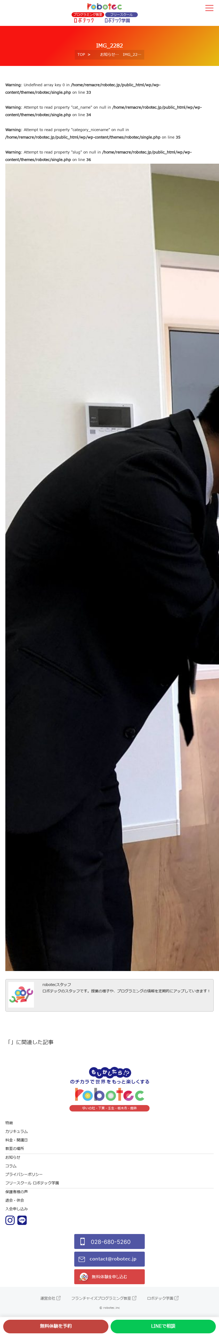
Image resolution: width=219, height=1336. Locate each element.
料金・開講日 (16, 1140)
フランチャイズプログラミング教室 (101, 1298)
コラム (11, 1166)
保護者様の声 (16, 1192)
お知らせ (107, 54)
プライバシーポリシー (24, 1174)
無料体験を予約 (56, 1326)
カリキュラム (16, 1131)
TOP (81, 54)
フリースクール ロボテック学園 (32, 1183)
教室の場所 (14, 1149)
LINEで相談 (163, 1326)
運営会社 (47, 1298)
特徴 (9, 1123)
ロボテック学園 (160, 1298)
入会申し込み (16, 1209)
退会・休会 (14, 1200)
